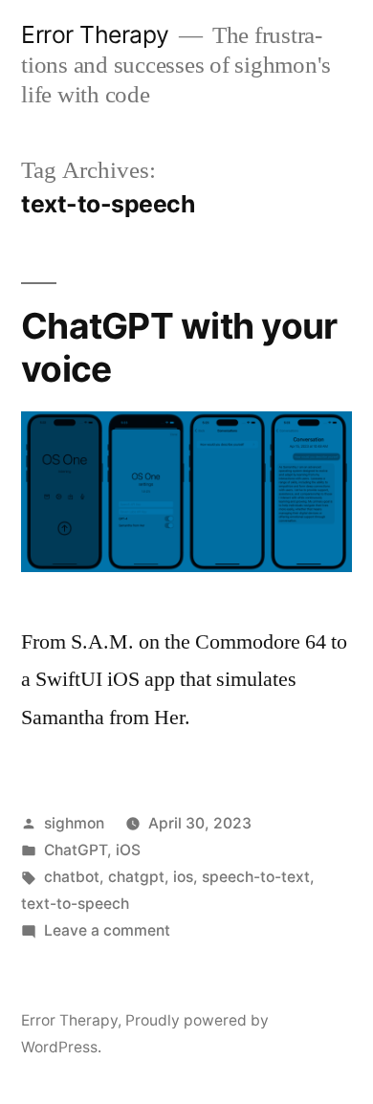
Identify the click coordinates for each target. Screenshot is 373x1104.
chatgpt (136, 877)
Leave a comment (107, 930)
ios (183, 877)
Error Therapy (95, 34)
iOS (128, 850)
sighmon (74, 823)
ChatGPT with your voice (179, 347)
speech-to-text (256, 877)
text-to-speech (75, 903)
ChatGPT (75, 850)
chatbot (71, 877)
